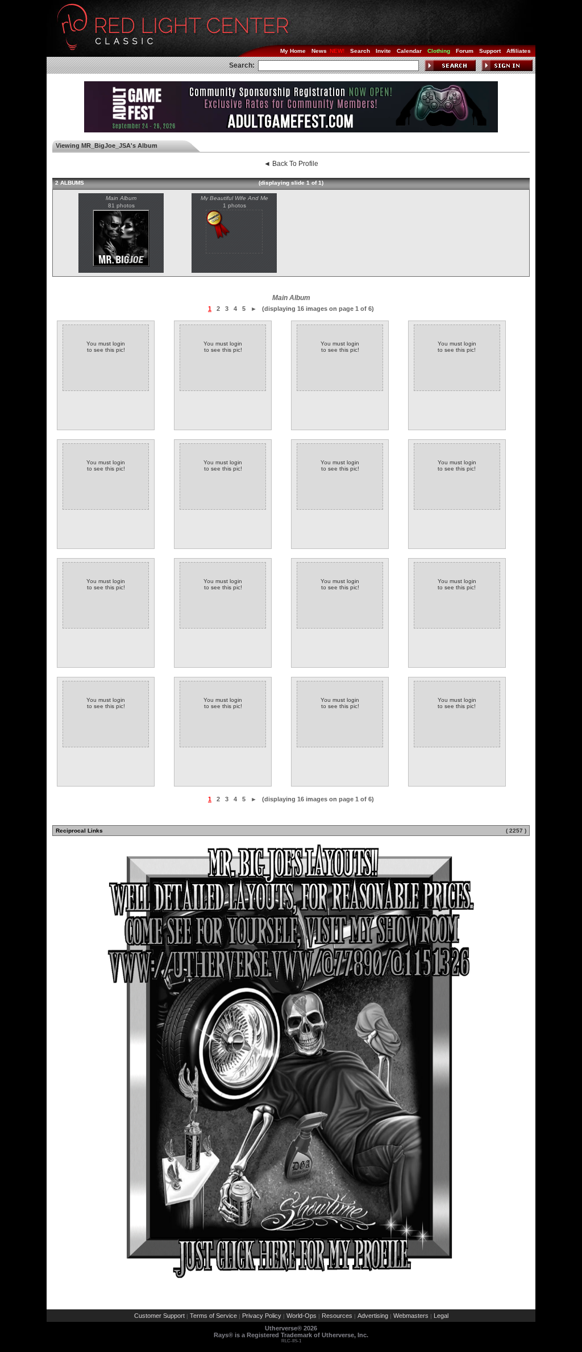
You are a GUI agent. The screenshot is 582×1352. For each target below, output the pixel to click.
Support (490, 51)
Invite (383, 51)
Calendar (409, 51)
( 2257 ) (516, 830)
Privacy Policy (261, 1315)
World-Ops (301, 1315)
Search (360, 51)
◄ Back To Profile (291, 164)
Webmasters (411, 1315)
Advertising (372, 1315)
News (319, 51)
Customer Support (159, 1315)
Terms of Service (213, 1315)
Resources (337, 1315)
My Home (293, 51)
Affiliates (518, 51)
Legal (441, 1315)
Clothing (438, 51)
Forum (464, 51)
